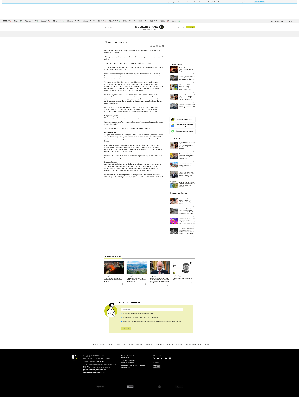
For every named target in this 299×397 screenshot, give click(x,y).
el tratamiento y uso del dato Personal (134, 317)
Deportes (153, 276)
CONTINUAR (259, 2)
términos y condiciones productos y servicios (135, 313)
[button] (193, 74)
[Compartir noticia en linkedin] (163, 46)
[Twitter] (157, 46)
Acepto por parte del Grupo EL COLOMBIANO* (140, 317)
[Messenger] (151, 46)
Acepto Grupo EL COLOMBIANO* (138, 313)
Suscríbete (190, 27)
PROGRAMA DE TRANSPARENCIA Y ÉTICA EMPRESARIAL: (97, 367)
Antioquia (107, 276)
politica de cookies (247, 2)
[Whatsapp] (154, 46)
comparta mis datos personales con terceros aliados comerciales (151, 321)
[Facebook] (160, 46)
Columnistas (177, 276)
